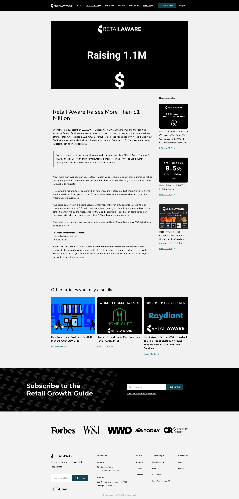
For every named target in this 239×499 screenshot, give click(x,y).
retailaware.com (76, 257)
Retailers (109, 5)
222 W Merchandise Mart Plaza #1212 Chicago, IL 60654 (112, 484)
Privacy (181, 468)
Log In (182, 5)
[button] (93, 5)
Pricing (121, 5)
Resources (134, 5)
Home (80, 5)
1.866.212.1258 (56, 467)
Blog (154, 468)
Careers (139, 468)
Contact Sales (167, 5)
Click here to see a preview (141, 393)
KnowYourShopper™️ (161, 481)
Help (180, 462)
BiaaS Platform (158, 462)
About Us (140, 462)
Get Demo (156, 475)
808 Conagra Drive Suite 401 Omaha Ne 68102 (108, 469)
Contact (139, 475)
